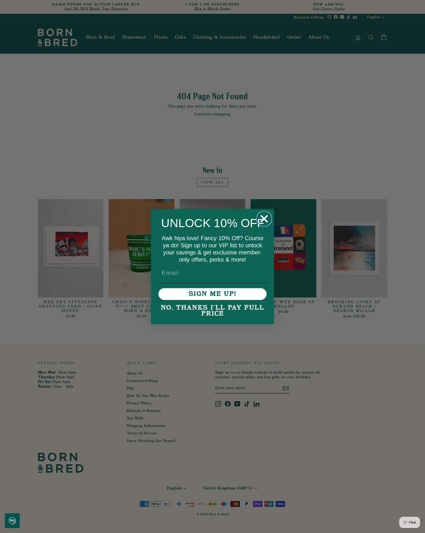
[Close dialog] (264, 218)
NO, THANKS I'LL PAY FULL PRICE (212, 311)
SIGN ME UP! (212, 294)
